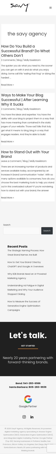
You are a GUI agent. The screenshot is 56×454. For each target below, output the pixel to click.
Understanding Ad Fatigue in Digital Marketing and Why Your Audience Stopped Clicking (26, 290)
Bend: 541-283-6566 (28, 383)
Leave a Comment (11, 161)
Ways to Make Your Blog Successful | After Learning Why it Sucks (24, 100)
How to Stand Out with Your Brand (25, 154)
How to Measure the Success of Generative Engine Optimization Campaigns (24, 306)
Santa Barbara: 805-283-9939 (28, 387)
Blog (19, 60)
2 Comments (8, 60)
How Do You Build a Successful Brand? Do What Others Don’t (25, 51)
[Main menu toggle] (50, 8)
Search (6, 224)
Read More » (7, 85)
